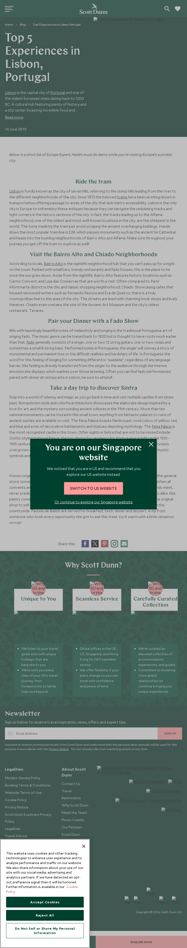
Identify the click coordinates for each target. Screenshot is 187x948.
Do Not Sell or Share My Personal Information (45, 930)
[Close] (83, 846)
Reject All (45, 915)
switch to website (93, 488)
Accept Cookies (44, 902)
